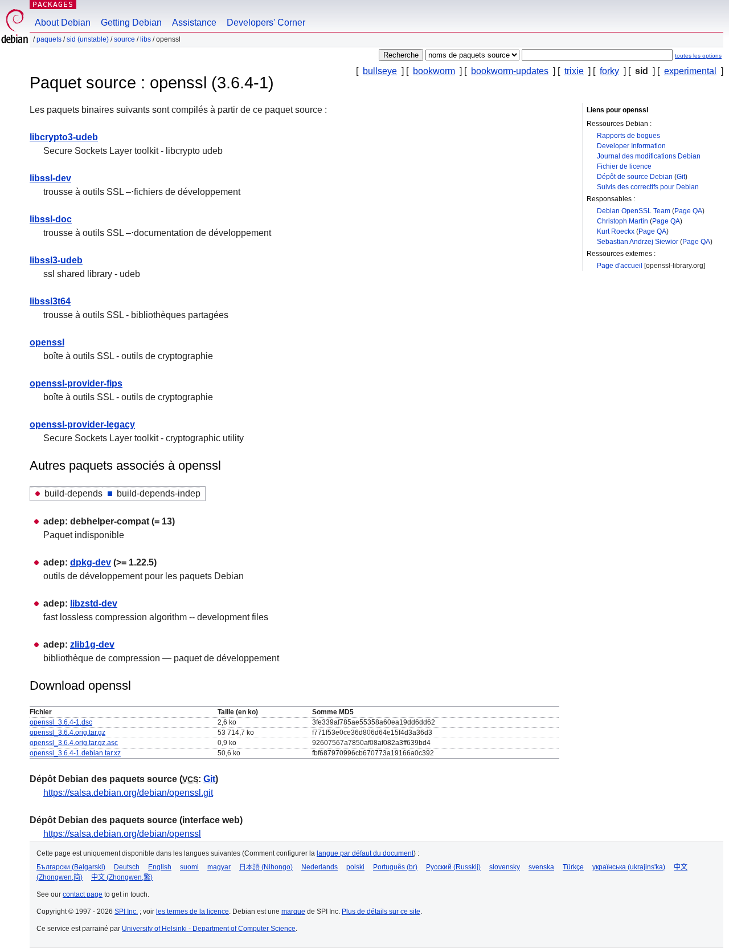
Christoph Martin (622, 221)
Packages (52, 4)
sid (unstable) (88, 39)
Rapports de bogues (628, 136)
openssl (47, 342)
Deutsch (127, 867)
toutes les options (698, 55)
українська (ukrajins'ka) (628, 867)
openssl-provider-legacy (82, 424)
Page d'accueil (619, 266)
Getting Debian (131, 22)
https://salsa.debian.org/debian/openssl (122, 834)
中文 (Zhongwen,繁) (122, 877)
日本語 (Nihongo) (266, 867)
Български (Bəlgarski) (70, 867)
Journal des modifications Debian (649, 156)
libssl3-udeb (56, 260)
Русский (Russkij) (453, 867)
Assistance (194, 22)
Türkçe (573, 867)
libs (145, 39)
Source (124, 39)
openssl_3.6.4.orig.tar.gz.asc (74, 743)
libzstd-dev (93, 603)
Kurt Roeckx (615, 231)
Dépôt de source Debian (635, 177)
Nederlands (319, 867)
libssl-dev (50, 178)
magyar (219, 867)
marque (293, 912)
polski (355, 867)
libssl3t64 (50, 301)
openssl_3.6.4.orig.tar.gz (67, 733)
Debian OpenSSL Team (633, 211)
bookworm (434, 71)
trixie (574, 71)
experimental (690, 71)
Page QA (688, 211)
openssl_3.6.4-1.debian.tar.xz (75, 753)
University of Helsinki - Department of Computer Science (209, 929)
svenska (541, 867)
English (159, 867)
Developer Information (631, 146)
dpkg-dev (90, 562)
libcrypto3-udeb (64, 137)
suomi (189, 867)
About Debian (63, 22)
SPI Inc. (126, 912)
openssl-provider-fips (76, 383)
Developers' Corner (266, 22)
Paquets (49, 39)
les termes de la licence (192, 912)
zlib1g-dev (92, 644)
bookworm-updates (509, 71)
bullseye (380, 71)
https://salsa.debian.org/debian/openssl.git (128, 793)
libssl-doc (51, 219)
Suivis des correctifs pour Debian (648, 187)
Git (681, 177)
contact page (83, 894)
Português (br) (395, 867)
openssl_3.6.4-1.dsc (61, 722)
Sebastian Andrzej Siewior (637, 242)
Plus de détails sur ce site (381, 912)
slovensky (504, 867)
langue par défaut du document (365, 853)
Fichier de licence (624, 166)
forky (609, 71)
